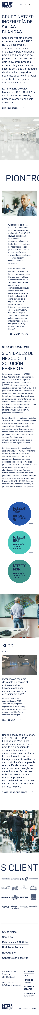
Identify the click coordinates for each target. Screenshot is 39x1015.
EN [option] (29, 5)
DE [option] (25, 5)
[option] (24, 5)
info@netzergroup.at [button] (11, 985)
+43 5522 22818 (8, 982)
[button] (13, 108)
